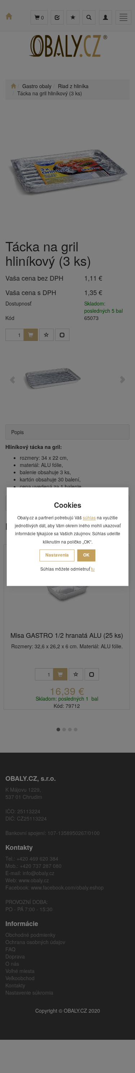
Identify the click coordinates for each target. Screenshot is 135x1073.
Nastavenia (57, 555)
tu (93, 569)
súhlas (89, 517)
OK (86, 555)
